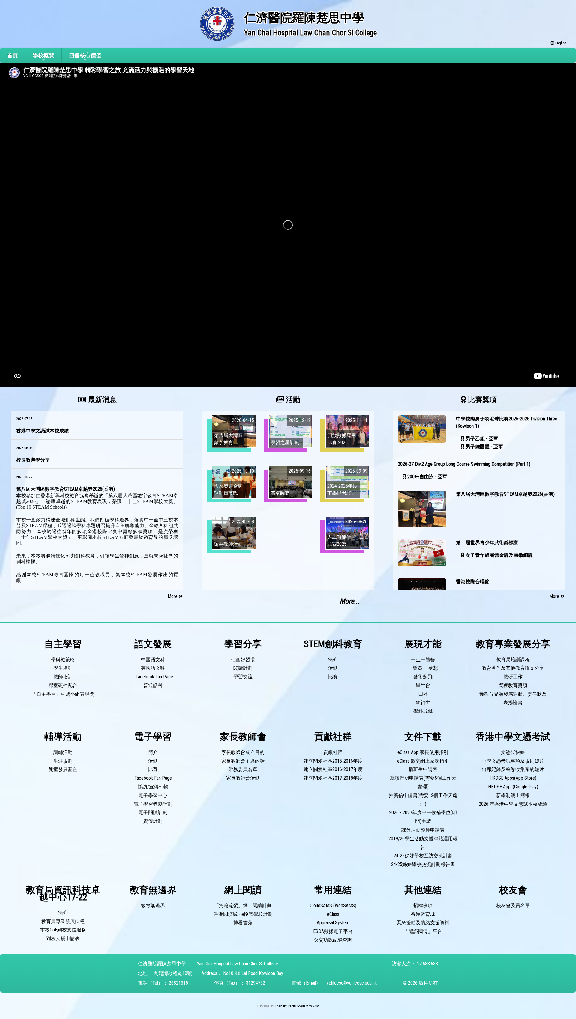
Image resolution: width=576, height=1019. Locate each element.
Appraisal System (333, 922)
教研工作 (513, 677)
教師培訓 (63, 677)
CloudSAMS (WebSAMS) (333, 905)
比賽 (333, 677)
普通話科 (153, 685)
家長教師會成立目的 (243, 752)
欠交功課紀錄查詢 (333, 940)
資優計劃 (153, 821)
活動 (333, 668)
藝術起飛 (423, 677)
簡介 (333, 659)
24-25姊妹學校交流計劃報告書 (423, 864)
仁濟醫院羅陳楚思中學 (162, 964)
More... (349, 601)
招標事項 (423, 905)
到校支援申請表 (63, 938)
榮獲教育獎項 (513, 685)
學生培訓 (63, 668)
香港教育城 (423, 914)
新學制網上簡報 (513, 795)
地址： (145, 973)
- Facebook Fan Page (153, 677)
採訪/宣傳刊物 (153, 787)
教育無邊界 (153, 905)
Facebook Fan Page (153, 778)
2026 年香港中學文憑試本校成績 (513, 804)
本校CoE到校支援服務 (63, 930)
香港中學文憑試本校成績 (42, 431)
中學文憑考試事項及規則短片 (513, 761)
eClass (333, 914)
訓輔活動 (63, 752)
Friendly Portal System (292, 1005)
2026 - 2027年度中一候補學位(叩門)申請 (423, 817)
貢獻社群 (333, 752)
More (173, 596)
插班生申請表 (423, 769)
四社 (423, 694)
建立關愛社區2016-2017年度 (333, 769)
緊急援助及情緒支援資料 (423, 922)
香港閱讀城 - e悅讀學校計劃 (243, 914)
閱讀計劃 (243, 668)
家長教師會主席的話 (243, 761)
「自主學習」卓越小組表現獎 (63, 694)
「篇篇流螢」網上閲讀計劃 (243, 905)
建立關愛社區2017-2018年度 (333, 778)
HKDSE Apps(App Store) (513, 778)
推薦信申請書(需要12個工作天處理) (423, 800)
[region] (97, 500)
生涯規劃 (63, 761)
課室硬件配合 (63, 685)
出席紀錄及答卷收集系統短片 (513, 769)
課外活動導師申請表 (423, 830)
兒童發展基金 (63, 769)
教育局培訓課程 (513, 659)
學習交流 (243, 677)
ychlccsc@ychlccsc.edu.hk (352, 983)
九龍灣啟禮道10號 (173, 973)
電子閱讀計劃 (153, 812)
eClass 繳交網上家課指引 (423, 761)
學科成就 (423, 711)
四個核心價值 (85, 55)
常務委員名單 (243, 769)
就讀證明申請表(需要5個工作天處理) (423, 782)
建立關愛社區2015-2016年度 (333, 761)
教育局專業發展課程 (63, 921)
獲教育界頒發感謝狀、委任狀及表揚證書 (513, 698)
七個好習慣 (243, 659)
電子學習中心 (153, 795)
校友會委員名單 (513, 905)
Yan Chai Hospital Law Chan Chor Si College (237, 964)
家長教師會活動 (243, 778)
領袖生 (423, 702)
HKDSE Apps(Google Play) (513, 787)
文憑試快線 (513, 752)
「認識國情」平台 (423, 931)
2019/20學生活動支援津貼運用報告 (423, 843)
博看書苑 (243, 922)
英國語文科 (153, 668)
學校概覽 (43, 55)
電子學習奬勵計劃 (153, 804)
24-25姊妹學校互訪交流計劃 (423, 856)
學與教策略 (63, 659)
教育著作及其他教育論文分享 (513, 668)
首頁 (12, 55)
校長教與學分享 (33, 460)
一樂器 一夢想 (423, 668)
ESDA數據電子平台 (333, 931)
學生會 (423, 685)
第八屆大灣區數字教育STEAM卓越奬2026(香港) (65, 489)
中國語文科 (153, 659)
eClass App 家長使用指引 (423, 752)
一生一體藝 (423, 659)
